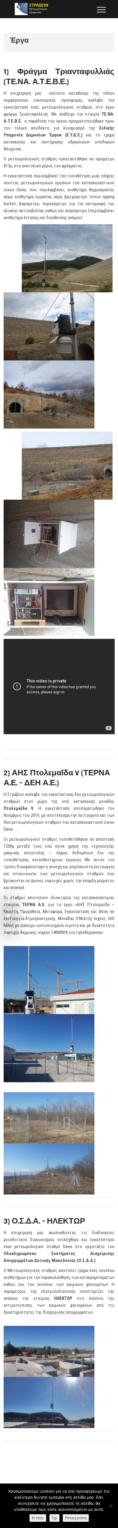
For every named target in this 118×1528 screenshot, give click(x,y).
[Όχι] (110, 1506)
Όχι (54, 1518)
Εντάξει (38, 1518)
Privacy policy (76, 1518)
